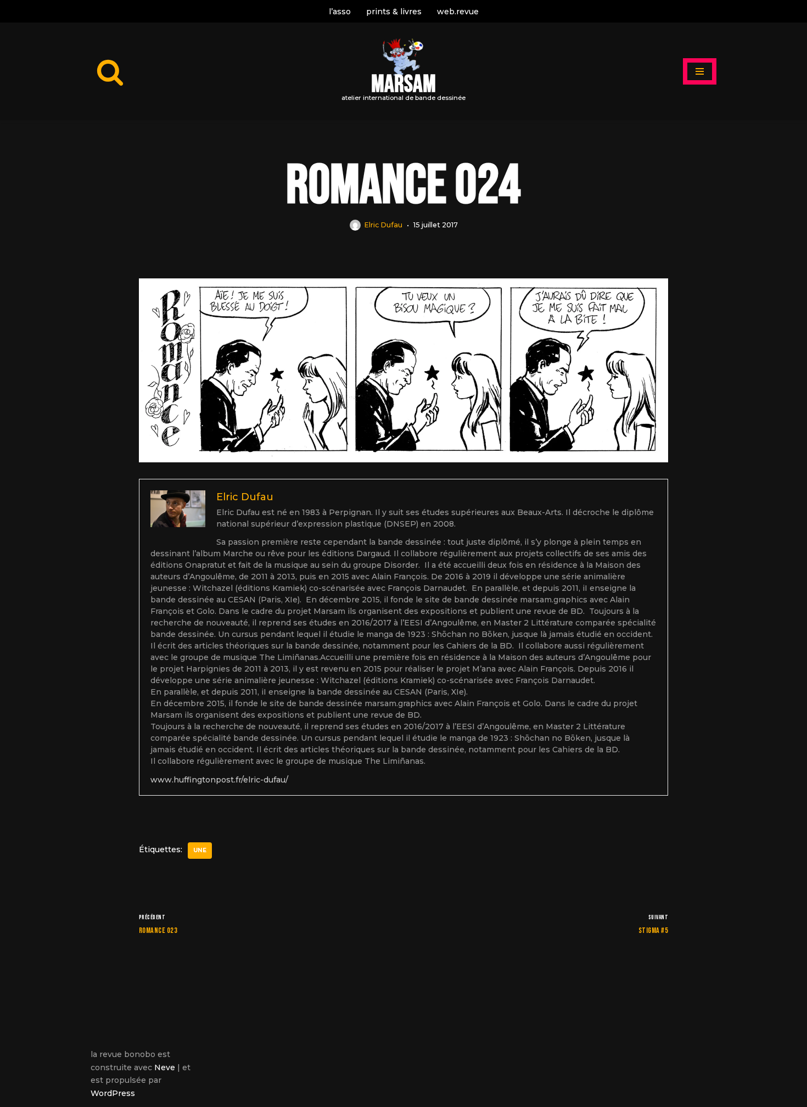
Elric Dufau (383, 225)
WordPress (113, 1093)
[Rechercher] (110, 72)
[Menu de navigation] (699, 71)
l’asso (340, 11)
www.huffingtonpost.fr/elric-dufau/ (219, 780)
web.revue (458, 11)
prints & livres (394, 11)
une (199, 850)
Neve (164, 1067)
